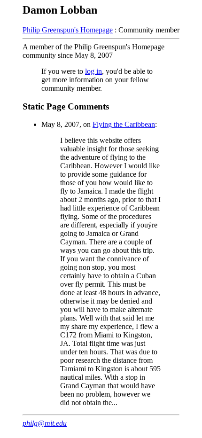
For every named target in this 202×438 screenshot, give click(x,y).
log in (93, 71)
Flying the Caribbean (124, 124)
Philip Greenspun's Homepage (68, 30)
